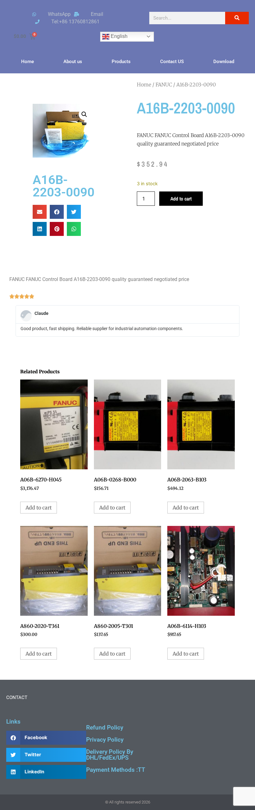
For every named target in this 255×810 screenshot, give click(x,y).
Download (223, 61)
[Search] (237, 18)
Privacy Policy (104, 739)
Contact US (172, 61)
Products (121, 61)
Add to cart (181, 198)
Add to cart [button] (39, 507)
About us (72, 61)
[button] (84, 114)
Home (27, 61)
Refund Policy (104, 727)
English (118, 36)
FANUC (163, 84)
